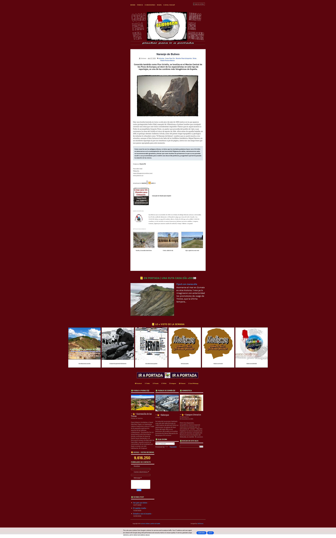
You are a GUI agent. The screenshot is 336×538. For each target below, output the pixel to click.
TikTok (164, 383)
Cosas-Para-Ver (170, 58)
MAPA (159, 5)
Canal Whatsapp (193, 383)
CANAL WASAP (169, 5)
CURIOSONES (150, 5)
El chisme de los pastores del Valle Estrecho (118, 363)
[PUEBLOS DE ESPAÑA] (167, 410)
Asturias (161, 58)
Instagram (173, 383)
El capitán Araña (139, 508)
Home (132, 5)
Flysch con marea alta (186, 284)
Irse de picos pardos (184, 363)
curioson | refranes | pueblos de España (150, 523)
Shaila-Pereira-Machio (167, 60)
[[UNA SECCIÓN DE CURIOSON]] (192, 410)
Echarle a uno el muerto (218, 363)
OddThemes (200, 523)
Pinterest (182, 383)
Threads (156, 383)
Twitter (148, 383)
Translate (173, 447)
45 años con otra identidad (251, 363)
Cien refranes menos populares (151, 363)
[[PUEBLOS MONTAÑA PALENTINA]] (143, 409)
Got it (210, 532)
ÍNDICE (140, 5)
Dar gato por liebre (140, 503)
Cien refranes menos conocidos (84, 363)
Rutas (194, 58)
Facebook (139, 383)
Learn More (201, 532)
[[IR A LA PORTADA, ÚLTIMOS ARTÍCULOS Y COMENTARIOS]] (168, 378)
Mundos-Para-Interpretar (184, 58)
